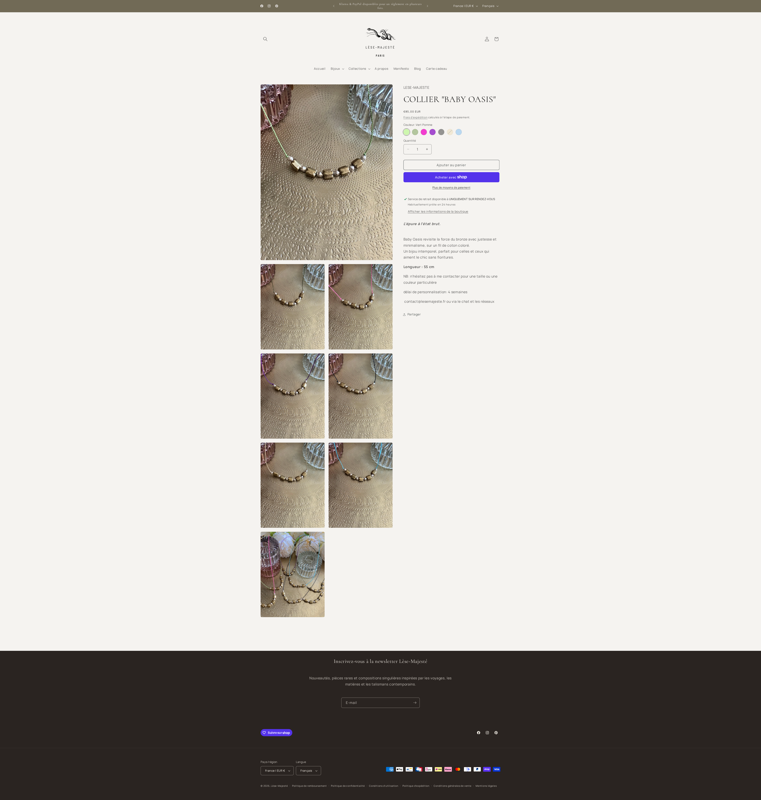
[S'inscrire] (415, 703)
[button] (265, 39)
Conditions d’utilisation (383, 786)
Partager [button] (414, 314)
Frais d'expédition (415, 117)
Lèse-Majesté (279, 786)
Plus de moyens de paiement (451, 187)
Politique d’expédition (415, 786)
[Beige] (450, 132)
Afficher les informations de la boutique (438, 211)
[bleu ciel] (459, 132)
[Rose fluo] (424, 132)
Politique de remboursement (309, 786)
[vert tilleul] (415, 132)
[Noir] (441, 132)
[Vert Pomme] (406, 132)
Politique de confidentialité (348, 786)
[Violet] (432, 132)
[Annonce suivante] (427, 6)
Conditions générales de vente (452, 786)
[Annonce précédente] (333, 6)
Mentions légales (486, 786)
